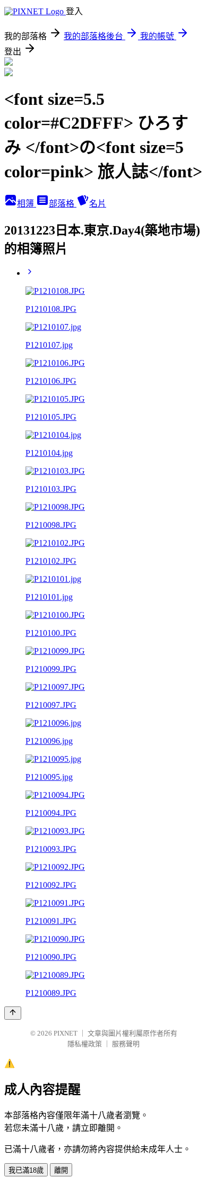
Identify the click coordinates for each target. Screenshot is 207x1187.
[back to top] (12, 1013)
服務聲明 (126, 1044)
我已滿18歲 (26, 1170)
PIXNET (65, 1033)
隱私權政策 (84, 1044)
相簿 (26, 203)
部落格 (62, 203)
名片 (97, 203)
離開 (61, 1170)
